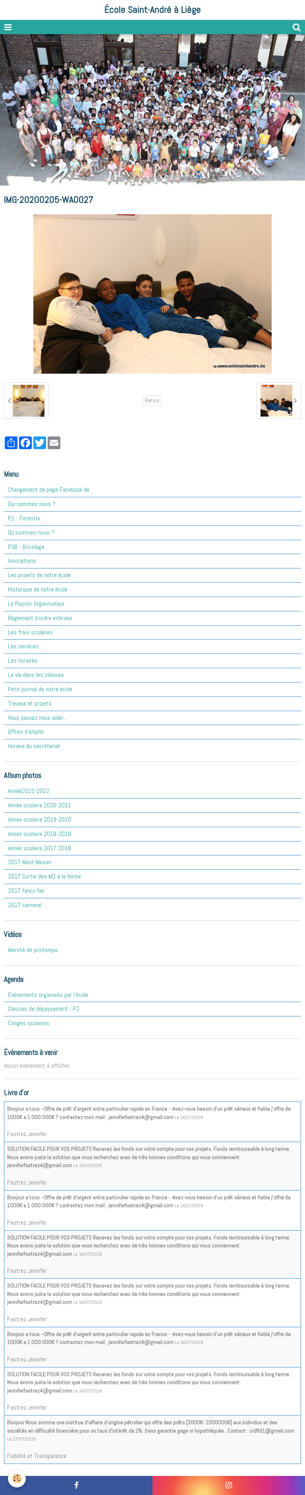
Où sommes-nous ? (31, 532)
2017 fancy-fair (26, 890)
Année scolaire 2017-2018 (39, 848)
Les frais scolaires (30, 632)
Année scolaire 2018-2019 (39, 834)
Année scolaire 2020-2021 (39, 805)
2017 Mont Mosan (29, 862)
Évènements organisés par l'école (48, 995)
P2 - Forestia (24, 518)
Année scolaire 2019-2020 (39, 819)
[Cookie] (17, 1478)
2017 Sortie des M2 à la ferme (44, 876)
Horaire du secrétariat (34, 746)
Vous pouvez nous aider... (37, 718)
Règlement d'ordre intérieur (40, 618)
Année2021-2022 (28, 791)
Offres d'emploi (26, 731)
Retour (152, 400)
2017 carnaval (25, 905)
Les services (23, 646)
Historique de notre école (38, 589)
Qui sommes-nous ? (32, 504)
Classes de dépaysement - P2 (43, 1008)
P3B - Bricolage (26, 547)
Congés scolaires (28, 1023)
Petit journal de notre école (40, 689)
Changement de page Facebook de (48, 489)
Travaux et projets (30, 703)
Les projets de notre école (39, 575)
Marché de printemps (33, 950)
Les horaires (23, 660)
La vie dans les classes (36, 675)
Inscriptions (22, 561)
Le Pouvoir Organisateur (36, 603)
